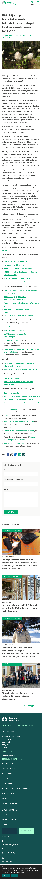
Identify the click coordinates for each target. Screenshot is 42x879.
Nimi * (6, 469)
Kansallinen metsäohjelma (14, 393)
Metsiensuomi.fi (9, 820)
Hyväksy (6, 875)
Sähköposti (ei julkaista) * (13, 479)
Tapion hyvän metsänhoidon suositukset (19, 327)
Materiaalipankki (9, 803)
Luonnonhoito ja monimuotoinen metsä (19, 282)
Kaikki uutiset (28, 706)
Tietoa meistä (8, 763)
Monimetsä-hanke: (11, 340)
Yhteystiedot (8, 793)
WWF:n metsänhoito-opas (14, 330)
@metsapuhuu (7, 861)
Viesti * (6, 489)
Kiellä (14, 875)
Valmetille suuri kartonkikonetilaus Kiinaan (20, 370)
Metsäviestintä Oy (26, 831)
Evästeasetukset (8, 755)
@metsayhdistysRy (8, 853)
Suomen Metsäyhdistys (10, 845)
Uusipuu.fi (6, 825)
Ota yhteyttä (7, 751)
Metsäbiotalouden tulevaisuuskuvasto (19, 422)
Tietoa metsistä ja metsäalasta (16, 788)
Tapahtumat (7, 773)
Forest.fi (7, 415)
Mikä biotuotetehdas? (12, 378)
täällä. (4, 250)
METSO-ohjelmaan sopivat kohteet (17, 278)
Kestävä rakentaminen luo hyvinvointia (19, 316)
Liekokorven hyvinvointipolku (15, 261)
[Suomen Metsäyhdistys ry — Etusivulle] (9, 3)
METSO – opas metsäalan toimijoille (18, 268)
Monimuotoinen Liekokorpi (14, 265)
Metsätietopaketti (11, 409)
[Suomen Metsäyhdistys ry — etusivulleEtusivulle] (12, 721)
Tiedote (11, 35)
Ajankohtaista (8, 768)
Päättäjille (18, 35)
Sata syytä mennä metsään (14, 443)
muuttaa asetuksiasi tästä (16, 872)
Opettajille (7, 778)
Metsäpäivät (9, 831)
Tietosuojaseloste (9, 759)
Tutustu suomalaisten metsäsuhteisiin (19, 431)
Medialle (6, 798)
